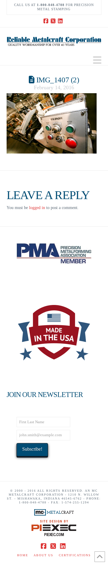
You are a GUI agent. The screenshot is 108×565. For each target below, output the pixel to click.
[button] (97, 60)
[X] (54, 21)
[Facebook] (46, 21)
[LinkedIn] (61, 21)
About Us (43, 555)
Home (22, 555)
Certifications (75, 555)
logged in (37, 207)
